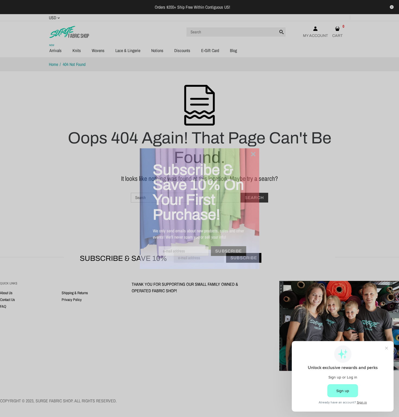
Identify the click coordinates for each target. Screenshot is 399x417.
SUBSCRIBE (228, 251)
